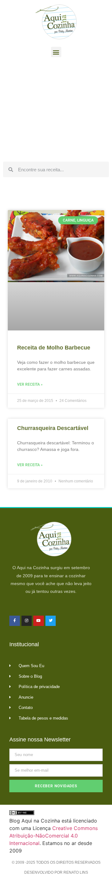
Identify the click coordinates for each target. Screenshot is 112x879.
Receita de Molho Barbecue (53, 347)
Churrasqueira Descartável (52, 428)
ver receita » (30, 384)
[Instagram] (26, 621)
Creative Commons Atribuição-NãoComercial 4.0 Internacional (53, 835)
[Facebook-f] (14, 621)
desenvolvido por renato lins (56, 872)
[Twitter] (50, 621)
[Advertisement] (56, 111)
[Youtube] (38, 621)
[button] (56, 52)
